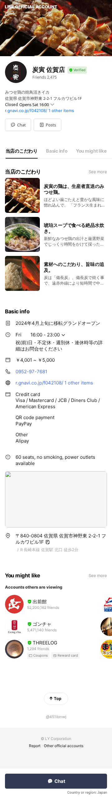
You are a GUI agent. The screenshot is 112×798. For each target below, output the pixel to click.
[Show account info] (77, 70)
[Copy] (47, 542)
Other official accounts (63, 745)
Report (34, 745)
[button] (47, 125)
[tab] (22, 151)
